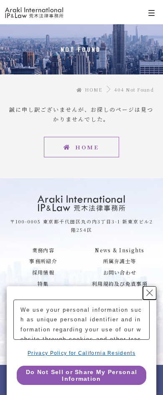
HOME (92, 89)
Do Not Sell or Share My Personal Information (82, 375)
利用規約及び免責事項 (120, 283)
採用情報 (43, 272)
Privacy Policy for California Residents (81, 353)
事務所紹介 (43, 260)
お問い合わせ (120, 272)
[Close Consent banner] (149, 293)
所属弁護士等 (120, 260)
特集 (43, 283)
